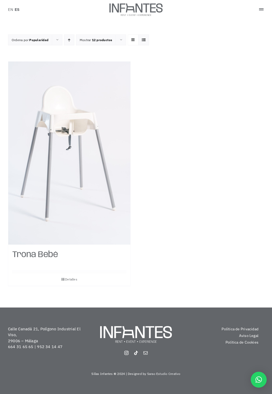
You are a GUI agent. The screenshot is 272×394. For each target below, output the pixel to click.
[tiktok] (136, 353)
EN (10, 9)
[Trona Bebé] (69, 153)
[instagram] (126, 353)
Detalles (71, 279)
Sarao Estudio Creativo (164, 374)
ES (17, 9)
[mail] (145, 353)
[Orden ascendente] (69, 39)
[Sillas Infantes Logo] (136, 5)
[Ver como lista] (143, 40)
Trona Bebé (35, 254)
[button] (259, 380)
